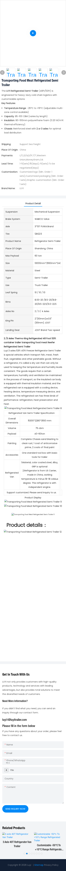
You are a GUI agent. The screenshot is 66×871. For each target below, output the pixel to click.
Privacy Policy (51, 865)
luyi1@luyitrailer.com (14, 720)
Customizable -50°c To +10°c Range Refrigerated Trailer (49, 848)
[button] (24, 853)
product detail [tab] (33, 203)
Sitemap (38, 865)
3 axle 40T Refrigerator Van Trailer (17, 844)
